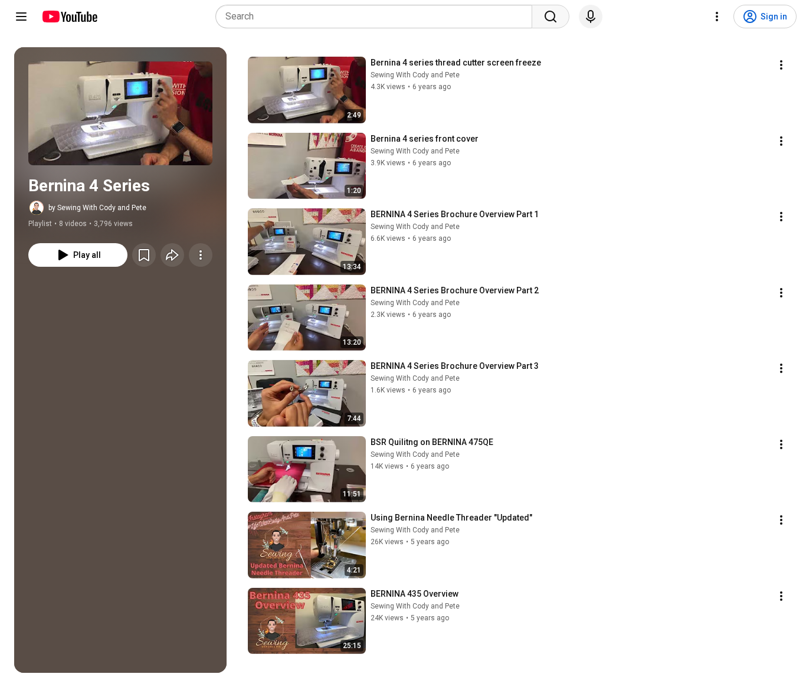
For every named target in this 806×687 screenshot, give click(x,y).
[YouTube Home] (69, 16)
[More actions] (200, 255)
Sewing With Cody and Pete (415, 75)
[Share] (172, 255)
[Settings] (717, 16)
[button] (120, 113)
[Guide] (21, 16)
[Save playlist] (144, 255)
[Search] (550, 16)
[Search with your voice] (590, 16)
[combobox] (377, 16)
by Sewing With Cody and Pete (97, 208)
